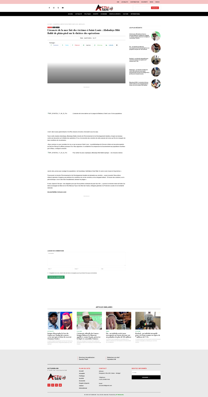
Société (57, 27)
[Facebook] (49, 8)
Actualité (50, 331)
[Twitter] (58, 8)
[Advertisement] (86, 99)
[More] (117, 45)
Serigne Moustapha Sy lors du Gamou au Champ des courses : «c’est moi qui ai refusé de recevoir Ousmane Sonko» (59, 336)
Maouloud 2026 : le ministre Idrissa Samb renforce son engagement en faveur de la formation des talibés (138, 84)
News (54, 27)
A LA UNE (49, 24)
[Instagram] (54, 8)
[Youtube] (63, 8)
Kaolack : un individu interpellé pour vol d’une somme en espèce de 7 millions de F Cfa (138, 60)
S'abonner (145, 377)
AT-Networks (120, 394)
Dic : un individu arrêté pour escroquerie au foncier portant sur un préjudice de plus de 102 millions (139, 48)
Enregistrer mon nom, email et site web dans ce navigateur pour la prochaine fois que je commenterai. (73, 273)
